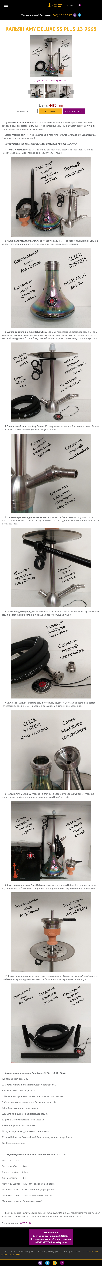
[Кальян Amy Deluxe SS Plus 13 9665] (37, 91)
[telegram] (79, 15)
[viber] (75, 15)
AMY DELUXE (25, 1223)
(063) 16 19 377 (62, 15)
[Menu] (6, 5)
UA (71, 5)
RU (68, 5)
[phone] (55, 1263)
